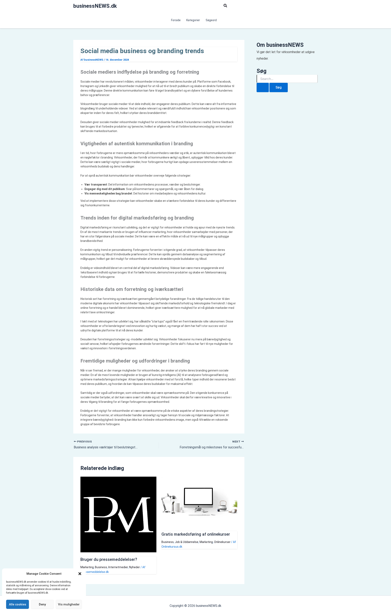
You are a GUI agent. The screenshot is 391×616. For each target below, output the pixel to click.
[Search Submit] (263, 87)
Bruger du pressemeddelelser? (108, 559)
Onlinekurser (222, 542)
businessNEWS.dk (95, 6)
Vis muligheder (69, 604)
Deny (42, 604)
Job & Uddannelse (186, 542)
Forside (176, 20)
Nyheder (134, 567)
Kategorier (193, 20)
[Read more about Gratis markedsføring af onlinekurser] (199, 526)
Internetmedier (118, 567)
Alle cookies (17, 604)
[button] (80, 574)
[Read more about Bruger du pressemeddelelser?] (118, 551)
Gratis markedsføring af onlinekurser (195, 534)
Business (101, 567)
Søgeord (211, 20)
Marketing (87, 567)
